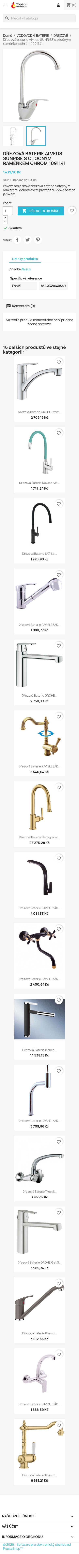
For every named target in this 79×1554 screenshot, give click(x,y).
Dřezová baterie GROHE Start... (39, 412)
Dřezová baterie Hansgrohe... (39, 837)
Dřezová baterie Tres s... (39, 1192)
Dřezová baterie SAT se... (39, 554)
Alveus (26, 269)
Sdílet (17, 240)
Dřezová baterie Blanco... (39, 1050)
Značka (15, 269)
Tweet (27, 240)
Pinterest (38, 240)
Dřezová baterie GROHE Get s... (39, 1262)
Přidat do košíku (41, 210)
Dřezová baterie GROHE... (39, 695)
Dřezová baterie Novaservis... (39, 483)
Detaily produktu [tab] (25, 259)
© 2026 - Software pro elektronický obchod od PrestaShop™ (37, 1546)
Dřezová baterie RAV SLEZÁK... (39, 625)
